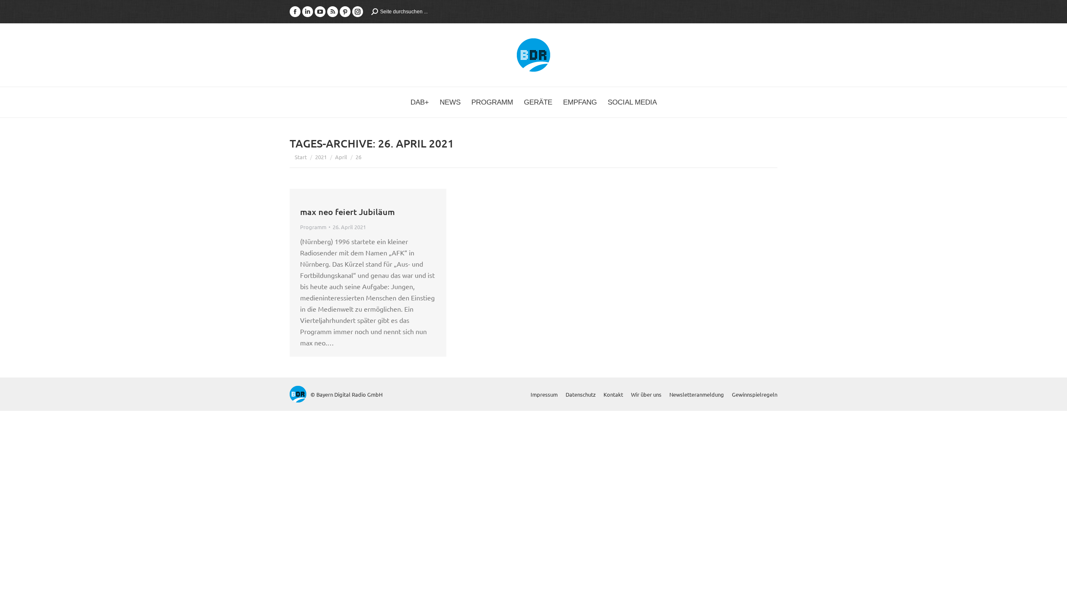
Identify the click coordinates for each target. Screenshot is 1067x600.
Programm (313, 226)
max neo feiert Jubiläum (347, 211)
